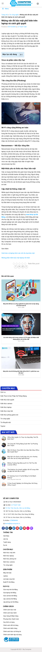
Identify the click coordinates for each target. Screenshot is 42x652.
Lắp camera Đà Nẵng (10, 599)
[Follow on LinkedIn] (20, 528)
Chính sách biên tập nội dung (12, 634)
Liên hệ (5, 539)
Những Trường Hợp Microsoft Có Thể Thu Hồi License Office (22, 464)
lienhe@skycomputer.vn (12, 523)
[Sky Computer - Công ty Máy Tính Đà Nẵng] (21, 3)
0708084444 (14, 520)
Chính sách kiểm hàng (10, 628)
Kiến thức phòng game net (9, 415)
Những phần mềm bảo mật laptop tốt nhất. (15, 258)
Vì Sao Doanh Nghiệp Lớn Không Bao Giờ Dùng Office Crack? (22, 484)
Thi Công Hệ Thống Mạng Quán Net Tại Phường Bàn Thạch (22, 444)
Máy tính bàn (7, 573)
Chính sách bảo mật (9, 610)
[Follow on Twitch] (31, 528)
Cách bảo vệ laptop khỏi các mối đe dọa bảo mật (18, 253)
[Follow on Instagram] (6, 528)
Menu (7, 9)
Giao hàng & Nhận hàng (10, 616)
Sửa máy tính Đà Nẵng (10, 589)
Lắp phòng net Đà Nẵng (10, 602)
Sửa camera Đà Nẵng (10, 596)
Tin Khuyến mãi (5, 422)
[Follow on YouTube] (24, 528)
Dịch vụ (3, 392)
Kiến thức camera (6, 403)
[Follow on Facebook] (3, 528)
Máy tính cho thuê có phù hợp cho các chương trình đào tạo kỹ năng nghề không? (22, 457)
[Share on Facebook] (15, 266)
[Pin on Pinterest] (22, 266)
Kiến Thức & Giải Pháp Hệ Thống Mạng (13, 396)
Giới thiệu (6, 536)
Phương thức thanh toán (11, 619)
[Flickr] (27, 528)
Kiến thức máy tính (6, 411)
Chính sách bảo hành (10, 613)
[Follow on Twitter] (13, 528)
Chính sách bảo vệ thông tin (12, 631)
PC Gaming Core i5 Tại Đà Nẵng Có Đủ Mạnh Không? (21, 477)
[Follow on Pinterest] (17, 528)
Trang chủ (4, 15)
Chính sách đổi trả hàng (10, 625)
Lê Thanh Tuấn (22, 27)
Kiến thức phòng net (9, 559)
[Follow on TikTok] (10, 528)
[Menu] (2, 3)
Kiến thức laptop (6, 407)
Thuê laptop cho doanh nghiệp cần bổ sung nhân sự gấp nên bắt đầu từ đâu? (23, 470)
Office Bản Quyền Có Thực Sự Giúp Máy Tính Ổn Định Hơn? (22, 438)
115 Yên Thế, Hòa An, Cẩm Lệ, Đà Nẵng (17, 508)
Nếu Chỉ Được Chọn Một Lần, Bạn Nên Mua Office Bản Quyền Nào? (23, 451)
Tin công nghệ (13, 15)
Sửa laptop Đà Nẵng (9, 593)
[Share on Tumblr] (26, 266)
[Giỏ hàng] (38, 3)
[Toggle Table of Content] (20, 54)
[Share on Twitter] (19, 266)
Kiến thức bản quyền (7, 400)
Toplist (2, 426)
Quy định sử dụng (8, 622)
